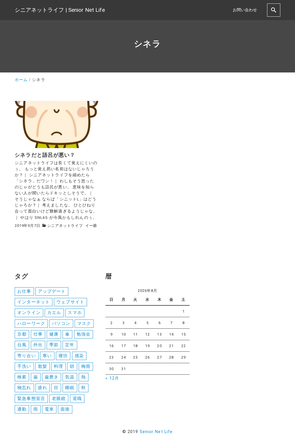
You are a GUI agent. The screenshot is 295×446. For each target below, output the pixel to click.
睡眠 (69, 387)
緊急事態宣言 (31, 398)
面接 (65, 409)
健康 (53, 334)
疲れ (42, 387)
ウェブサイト (70, 302)
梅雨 (85, 366)
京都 (22, 334)
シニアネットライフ (65, 225)
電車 (49, 409)
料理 (58, 366)
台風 (22, 344)
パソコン (61, 323)
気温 (69, 377)
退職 (77, 398)
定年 (69, 344)
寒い (47, 355)
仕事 (38, 334)
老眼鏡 (59, 398)
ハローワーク (31, 323)
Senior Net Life (156, 431)
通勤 (22, 409)
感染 (79, 355)
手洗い (24, 366)
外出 (38, 344)
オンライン (29, 312)
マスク (84, 323)
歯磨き (51, 377)
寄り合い (26, 355)
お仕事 (24, 291)
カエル (54, 312)
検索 (22, 377)
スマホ (75, 312)
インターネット (33, 302)
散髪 (42, 366)
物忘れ (24, 387)
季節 (53, 344)
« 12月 (112, 378)
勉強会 (83, 334)
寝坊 (63, 355)
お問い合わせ (245, 9)
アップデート (52, 291)
